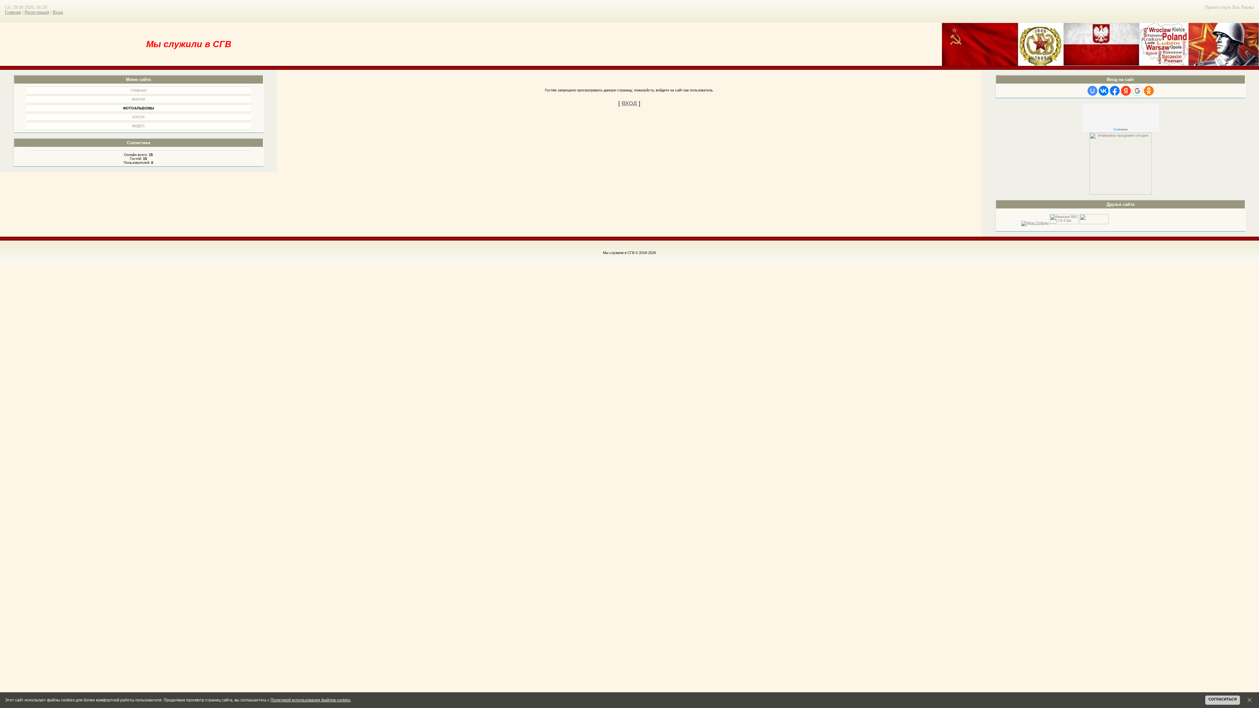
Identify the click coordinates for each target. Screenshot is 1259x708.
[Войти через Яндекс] (1126, 91)
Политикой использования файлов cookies (310, 700)
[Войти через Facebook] (1115, 91)
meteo (1120, 129)
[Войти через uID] (1092, 91)
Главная (13, 12)
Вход (58, 12)
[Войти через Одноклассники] (1149, 91)
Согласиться (1223, 699)
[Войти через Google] (1137, 91)
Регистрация (37, 12)
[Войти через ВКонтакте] (1104, 91)
